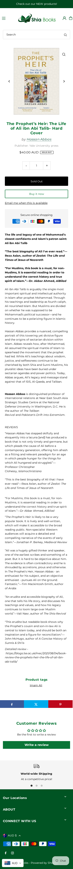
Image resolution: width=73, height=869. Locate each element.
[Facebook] (5, 853)
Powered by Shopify (44, 862)
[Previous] (9, 81)
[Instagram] (12, 853)
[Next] (63, 81)
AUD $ (12, 835)
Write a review (37, 745)
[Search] (65, 34)
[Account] (64, 18)
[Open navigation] (7, 18)
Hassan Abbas (39, 139)
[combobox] (36, 34)
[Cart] (70, 18)
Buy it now (36, 193)
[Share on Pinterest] (60, 704)
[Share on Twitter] (36, 704)
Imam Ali (36, 685)
